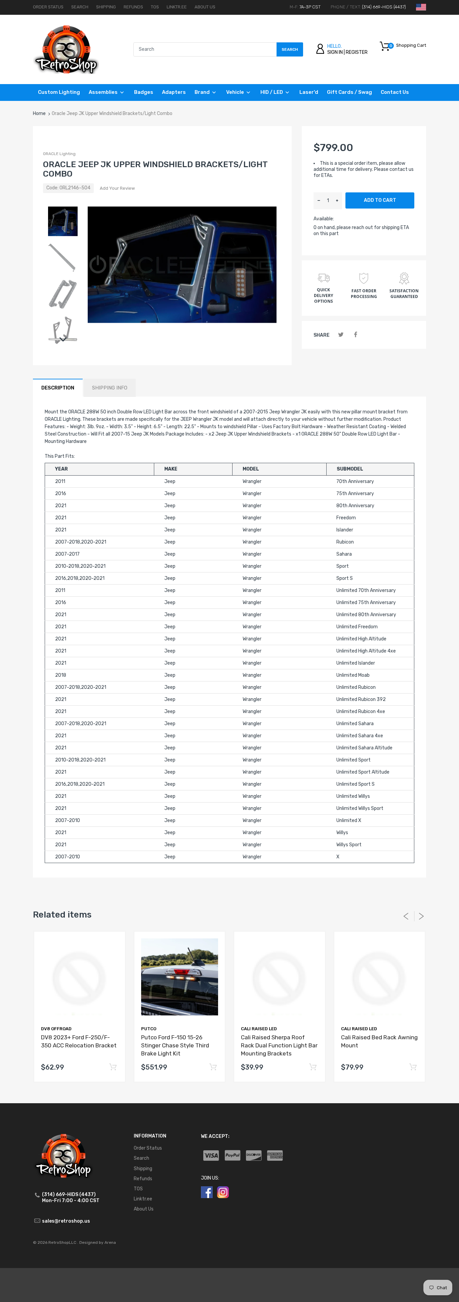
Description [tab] (57, 388)
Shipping (106, 6)
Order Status (48, 6)
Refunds (133, 6)
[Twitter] (341, 334)
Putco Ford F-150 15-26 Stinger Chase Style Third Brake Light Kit (175, 1045)
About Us (205, 6)
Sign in (335, 52)
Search (79, 6)
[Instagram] (223, 1192)
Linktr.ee (177, 6)
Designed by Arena (97, 1242)
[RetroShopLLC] (66, 49)
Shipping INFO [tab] (109, 388)
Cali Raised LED (259, 1028)
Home (39, 113)
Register (357, 52)
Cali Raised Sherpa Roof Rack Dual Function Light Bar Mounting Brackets (279, 1045)
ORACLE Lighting (59, 153)
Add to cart (380, 200)
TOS (155, 6)
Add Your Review (117, 188)
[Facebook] (355, 334)
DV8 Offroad (56, 1028)
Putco (148, 1028)
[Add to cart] (113, 1067)
